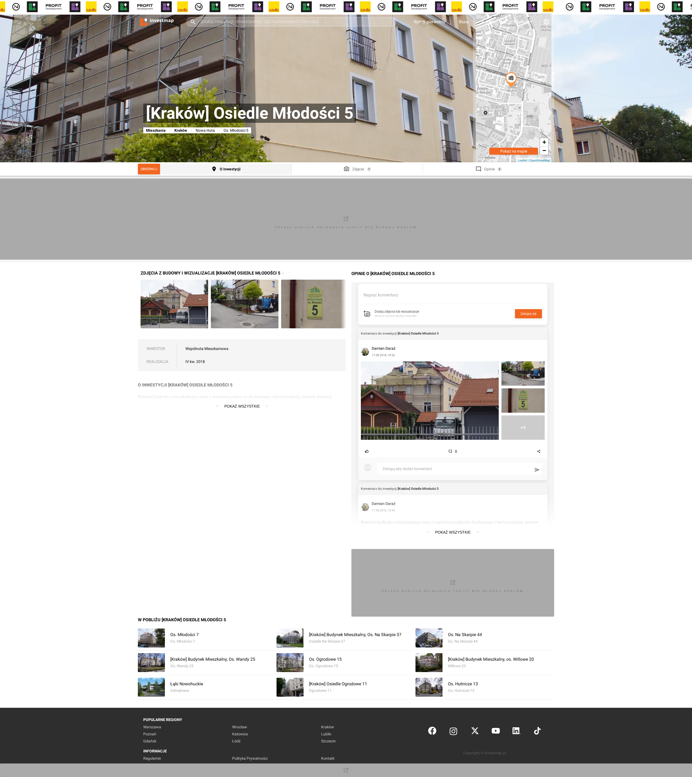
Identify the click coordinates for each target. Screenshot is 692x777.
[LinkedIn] (517, 732)
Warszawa (152, 727)
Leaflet (522, 160)
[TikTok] (537, 732)
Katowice (240, 734)
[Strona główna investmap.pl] (157, 21)
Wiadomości (520, 21)
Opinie (489, 169)
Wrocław (239, 727)
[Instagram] (453, 732)
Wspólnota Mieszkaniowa (206, 348)
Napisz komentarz (381, 294)
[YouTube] (496, 732)
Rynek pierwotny (429, 21)
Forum (488, 21)
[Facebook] (432, 732)
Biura (464, 21)
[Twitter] (475, 732)
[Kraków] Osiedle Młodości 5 (418, 333)
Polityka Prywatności (250, 758)
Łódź (236, 741)
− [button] (544, 150)
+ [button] (544, 142)
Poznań (149, 734)
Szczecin (328, 741)
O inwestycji (230, 169)
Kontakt (328, 758)
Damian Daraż (383, 348)
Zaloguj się (528, 314)
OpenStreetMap (539, 160)
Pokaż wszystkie (242, 406)
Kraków (180, 130)
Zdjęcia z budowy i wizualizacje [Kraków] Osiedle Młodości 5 (210, 273)
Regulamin (152, 758)
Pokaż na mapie (513, 151)
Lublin (326, 734)
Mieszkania (156, 130)
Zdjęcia (358, 169)
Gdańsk (149, 741)
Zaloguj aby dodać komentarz (407, 469)
